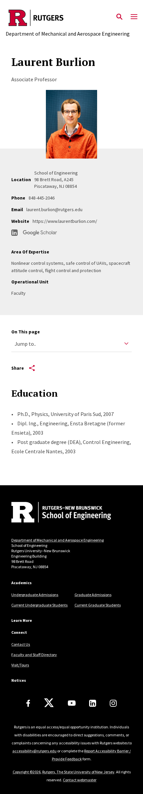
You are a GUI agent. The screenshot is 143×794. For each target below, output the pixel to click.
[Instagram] (113, 703)
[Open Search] (119, 17)
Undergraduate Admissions (34, 594)
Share (17, 368)
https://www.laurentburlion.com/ (65, 221)
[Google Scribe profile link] (40, 232)
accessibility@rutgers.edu (34, 750)
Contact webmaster (79, 779)
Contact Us (20, 644)
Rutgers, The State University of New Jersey (78, 771)
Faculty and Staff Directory (34, 654)
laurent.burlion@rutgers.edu (54, 209)
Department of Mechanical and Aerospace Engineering (57, 540)
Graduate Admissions (92, 594)
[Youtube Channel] (71, 703)
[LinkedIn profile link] (14, 232)
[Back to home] (56, 513)
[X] (49, 703)
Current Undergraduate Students (39, 604)
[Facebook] (28, 703)
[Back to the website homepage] (68, 18)
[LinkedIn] (92, 703)
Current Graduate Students (97, 604)
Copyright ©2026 (27, 771)
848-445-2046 (42, 198)
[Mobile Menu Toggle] (134, 17)
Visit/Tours (20, 664)
